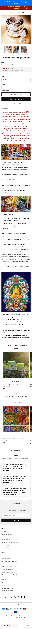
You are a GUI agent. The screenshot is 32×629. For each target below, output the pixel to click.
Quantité (3, 84)
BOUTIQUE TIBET (5, 537)
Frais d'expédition (5, 70)
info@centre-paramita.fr (8, 583)
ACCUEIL (3, 531)
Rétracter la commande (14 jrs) (9, 575)
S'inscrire (16, 520)
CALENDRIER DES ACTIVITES (8, 534)
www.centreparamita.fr (22, 337)
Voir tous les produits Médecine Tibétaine (15, 396)
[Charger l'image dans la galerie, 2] (16, 49)
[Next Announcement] (29, 3)
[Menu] (2, 8)
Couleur (3, 76)
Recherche (4, 556)
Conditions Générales (7, 569)
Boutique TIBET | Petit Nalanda (9, 64)
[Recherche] (30, 8)
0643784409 (4, 585)
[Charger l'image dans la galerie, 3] (24, 49)
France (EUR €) (15, 605)
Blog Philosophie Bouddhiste (9, 561)
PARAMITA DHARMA (6, 545)
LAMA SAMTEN (5, 548)
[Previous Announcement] (3, 3)
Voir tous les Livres (15, 450)
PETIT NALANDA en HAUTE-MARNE (10, 542)
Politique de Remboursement (9, 572)
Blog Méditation (5, 558)
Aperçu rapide (16, 435)
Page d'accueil (7, 12)
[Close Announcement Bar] (31, 3)
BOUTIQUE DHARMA (6, 540)
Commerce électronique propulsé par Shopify (16, 615)
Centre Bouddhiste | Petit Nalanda (16, 8)
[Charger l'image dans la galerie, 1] (8, 49)
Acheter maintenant (16, 99)
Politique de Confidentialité (8, 567)
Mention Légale (5, 564)
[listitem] (16, 2)
